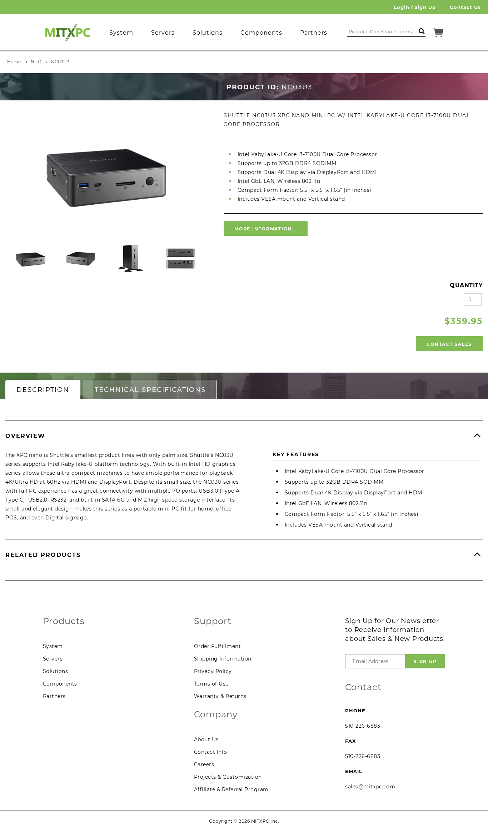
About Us (206, 739)
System (53, 646)
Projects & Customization (228, 777)
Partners (54, 696)
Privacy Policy (213, 671)
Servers (53, 659)
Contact (363, 687)
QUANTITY (466, 285)
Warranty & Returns (220, 696)
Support (212, 621)
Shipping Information (223, 659)
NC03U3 (60, 61)
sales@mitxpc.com (370, 786)
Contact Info (210, 752)
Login (401, 7)
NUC (36, 61)
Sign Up (425, 7)
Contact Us (465, 7)
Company (216, 714)
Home (14, 61)
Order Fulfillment (217, 646)
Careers (204, 764)
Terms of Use (211, 684)
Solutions (55, 671)
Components (60, 684)
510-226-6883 (362, 726)
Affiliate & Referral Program (231, 789)
